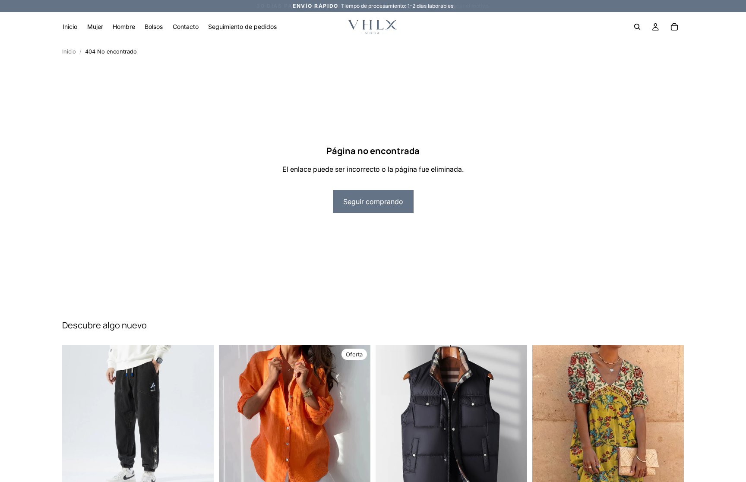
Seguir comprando (373, 201)
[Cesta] (674, 26)
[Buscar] (637, 26)
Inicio (69, 51)
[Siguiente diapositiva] (514, 420)
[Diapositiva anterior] (388, 420)
